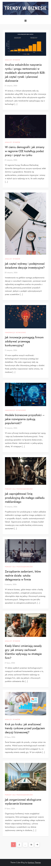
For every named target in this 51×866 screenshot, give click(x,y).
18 (32, 844)
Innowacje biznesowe (15, 333)
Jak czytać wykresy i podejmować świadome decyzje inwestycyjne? (25, 266)
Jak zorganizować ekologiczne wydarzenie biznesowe (23, 801)
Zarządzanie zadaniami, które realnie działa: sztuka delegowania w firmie (23, 575)
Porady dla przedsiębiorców (19, 489)
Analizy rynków (12, 60)
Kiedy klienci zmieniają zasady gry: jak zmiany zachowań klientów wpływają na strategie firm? (23, 652)
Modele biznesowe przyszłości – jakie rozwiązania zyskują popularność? (25, 419)
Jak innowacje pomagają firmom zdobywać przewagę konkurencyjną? (24, 341)
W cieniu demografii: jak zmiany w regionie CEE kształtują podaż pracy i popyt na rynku (24, 151)
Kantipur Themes (34, 862)
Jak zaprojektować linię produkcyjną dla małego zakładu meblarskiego (25, 498)
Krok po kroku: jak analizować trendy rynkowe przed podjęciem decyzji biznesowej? (25, 728)
